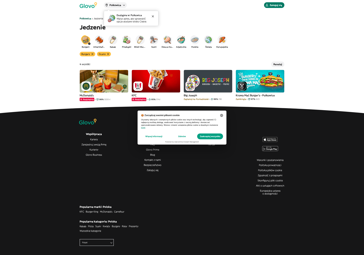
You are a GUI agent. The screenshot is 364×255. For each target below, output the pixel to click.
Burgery (116, 226)
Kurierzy (94, 149)
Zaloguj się (152, 170)
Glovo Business (94, 154)
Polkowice (85, 18)
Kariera (94, 139)
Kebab (83, 226)
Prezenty (133, 226)
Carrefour (119, 211)
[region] (182, 41)
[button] (86, 41)
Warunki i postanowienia (270, 160)
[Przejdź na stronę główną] (88, 5)
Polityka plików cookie (270, 170)
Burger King (92, 211)
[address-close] (153, 16)
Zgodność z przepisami (270, 175)
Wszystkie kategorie (90, 230)
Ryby (124, 226)
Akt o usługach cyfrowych (270, 185)
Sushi (98, 226)
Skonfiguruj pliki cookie (270, 180)
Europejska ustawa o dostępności (270, 192)
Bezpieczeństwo (152, 165)
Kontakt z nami (152, 159)
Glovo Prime (152, 149)
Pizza (91, 226)
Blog (152, 154)
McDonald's (106, 211)
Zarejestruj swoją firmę (93, 144)
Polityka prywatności (270, 165)
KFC (82, 211)
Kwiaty (106, 226)
